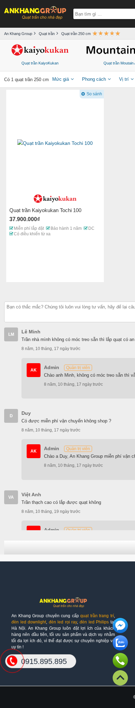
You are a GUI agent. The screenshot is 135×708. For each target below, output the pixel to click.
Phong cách (94, 79)
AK (33, 370)
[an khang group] (35, 13)
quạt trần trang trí (97, 615)
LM (11, 334)
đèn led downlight (28, 622)
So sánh (94, 93)
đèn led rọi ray (63, 622)
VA (11, 497)
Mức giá (60, 79)
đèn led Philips (94, 622)
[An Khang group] (63, 605)
